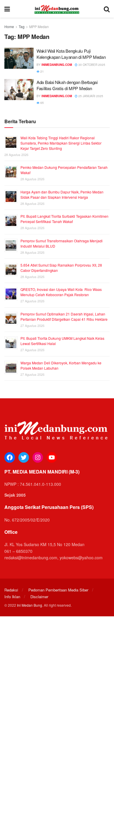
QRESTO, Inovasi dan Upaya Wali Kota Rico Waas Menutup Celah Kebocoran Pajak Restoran (61, 292)
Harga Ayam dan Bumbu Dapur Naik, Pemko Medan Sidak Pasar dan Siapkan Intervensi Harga (61, 194)
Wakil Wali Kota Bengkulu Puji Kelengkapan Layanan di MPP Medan (71, 54)
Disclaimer (39, 596)
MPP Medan (39, 26)
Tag (22, 26)
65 (41, 103)
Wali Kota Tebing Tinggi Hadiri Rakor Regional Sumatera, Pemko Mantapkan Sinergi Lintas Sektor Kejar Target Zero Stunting (60, 143)
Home (9, 26)
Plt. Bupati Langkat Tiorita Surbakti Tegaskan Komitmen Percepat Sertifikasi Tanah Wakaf (64, 219)
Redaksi (11, 590)
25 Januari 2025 (90, 96)
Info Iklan (12, 596)
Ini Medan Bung (29, 605)
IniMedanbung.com (57, 65)
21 (41, 71)
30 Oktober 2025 (91, 65)
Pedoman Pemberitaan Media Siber (58, 590)
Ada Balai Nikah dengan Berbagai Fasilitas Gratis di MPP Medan (67, 85)
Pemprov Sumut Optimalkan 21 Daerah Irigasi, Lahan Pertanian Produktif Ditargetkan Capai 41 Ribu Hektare (64, 316)
